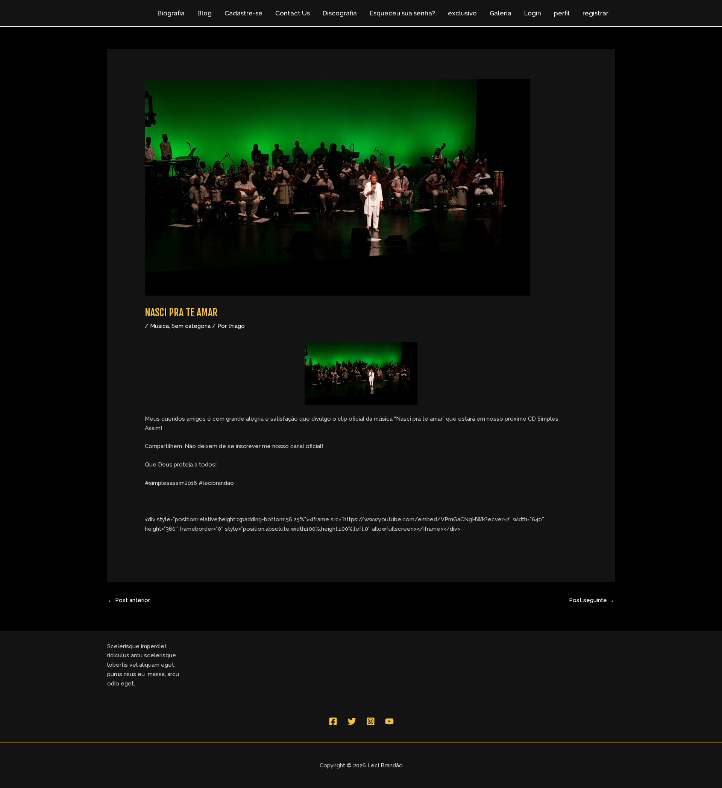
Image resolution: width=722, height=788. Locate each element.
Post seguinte (591, 600)
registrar (595, 13)
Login (532, 13)
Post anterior (129, 600)
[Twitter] (351, 721)
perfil (562, 13)
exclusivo (462, 13)
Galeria (500, 13)
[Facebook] (333, 721)
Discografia (340, 13)
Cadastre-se (243, 13)
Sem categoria (191, 326)
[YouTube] (389, 721)
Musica (159, 326)
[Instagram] (370, 721)
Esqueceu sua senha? (402, 13)
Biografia (171, 13)
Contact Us (292, 13)
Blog (204, 13)
